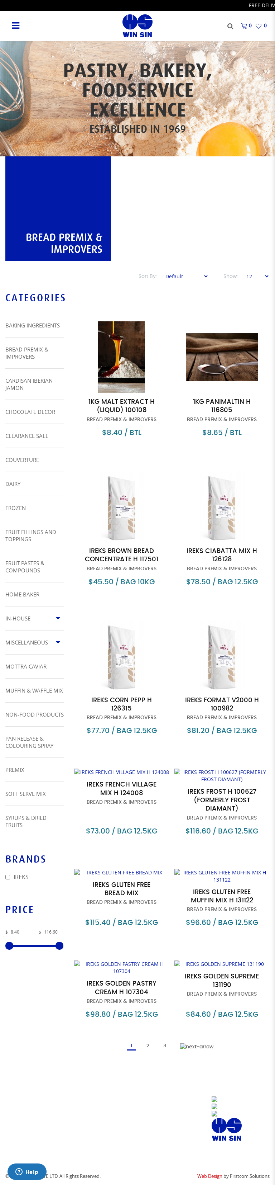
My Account (90, 1126)
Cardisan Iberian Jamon (29, 384)
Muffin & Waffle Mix (34, 690)
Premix (14, 769)
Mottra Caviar (26, 666)
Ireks (20, 877)
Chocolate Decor (30, 411)
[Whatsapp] (227, 1114)
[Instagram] (229, 1107)
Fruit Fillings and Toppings (30, 535)
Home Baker (22, 594)
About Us (86, 1099)
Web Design (209, 1176)
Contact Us (89, 1117)
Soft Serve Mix (25, 793)
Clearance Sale (26, 435)
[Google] (227, 1129)
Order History (93, 1135)
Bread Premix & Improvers (26, 353)
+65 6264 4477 (165, 1125)
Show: (230, 276)
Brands (84, 1108)
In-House (17, 618)
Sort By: (148, 276)
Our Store (19, 1099)
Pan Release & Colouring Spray (29, 742)
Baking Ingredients (32, 325)
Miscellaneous (26, 642)
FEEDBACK (86, 1144)
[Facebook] (227, 1100)
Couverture (22, 459)
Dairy (12, 483)
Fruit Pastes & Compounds (24, 567)
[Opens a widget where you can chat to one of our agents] (27, 1172)
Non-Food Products (34, 714)
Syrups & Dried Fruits (26, 821)
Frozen (15, 507)
